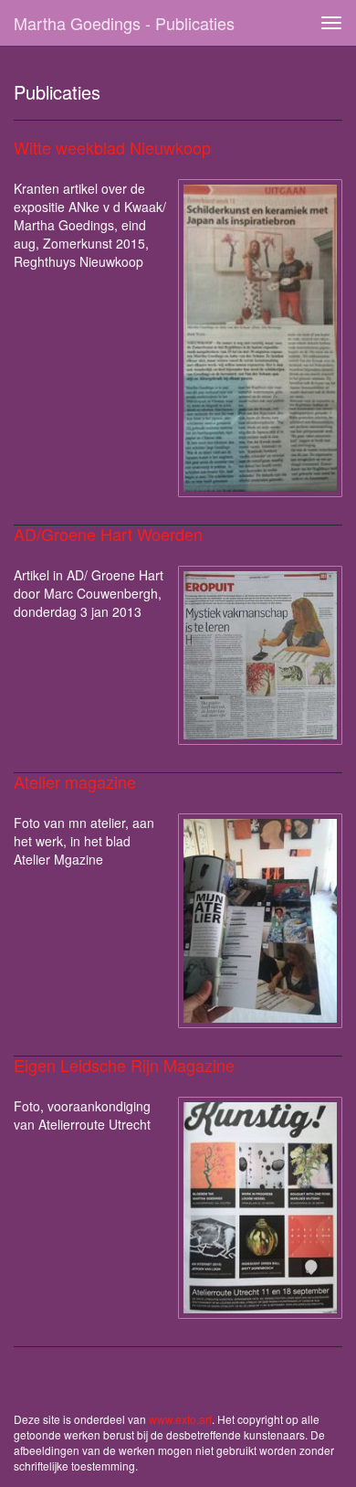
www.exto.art (180, 1419)
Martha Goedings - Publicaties (124, 23)
